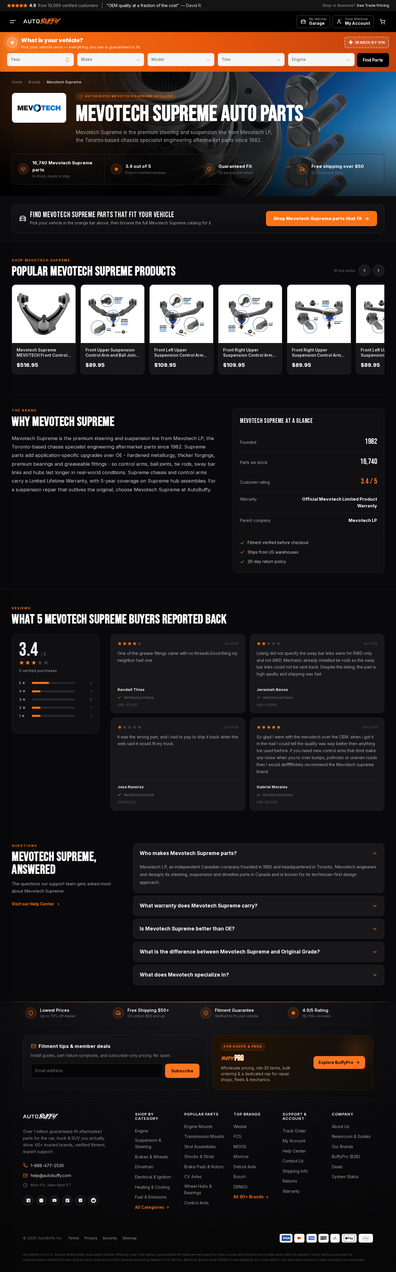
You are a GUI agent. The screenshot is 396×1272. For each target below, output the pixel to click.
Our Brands (342, 1146)
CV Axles (193, 1176)
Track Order (294, 1131)
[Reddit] (93, 1200)
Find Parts (373, 59)
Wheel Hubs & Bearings (198, 1189)
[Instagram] (41, 1200)
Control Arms (196, 1203)
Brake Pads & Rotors (204, 1166)
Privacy (91, 1238)
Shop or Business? (356, 5)
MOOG (240, 1146)
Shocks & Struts (199, 1156)
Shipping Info (295, 1171)
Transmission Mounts (204, 1136)
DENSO (241, 1187)
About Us (340, 1126)
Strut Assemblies (200, 1146)
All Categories (149, 1207)
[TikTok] (67, 1200)
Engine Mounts (198, 1126)
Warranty (291, 1191)
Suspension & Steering (148, 1143)
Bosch (240, 1176)
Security (110, 1238)
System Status (345, 1176)
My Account (294, 1141)
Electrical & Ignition (153, 1177)
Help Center (294, 1151)
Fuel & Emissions (151, 1197)
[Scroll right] (378, 270)
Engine (141, 1131)
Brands (34, 82)
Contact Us (293, 1161)
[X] (80, 1200)
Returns (290, 1181)
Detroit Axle (245, 1166)
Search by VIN (370, 42)
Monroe (241, 1156)
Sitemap (129, 1238)
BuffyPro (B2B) (346, 1156)
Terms (73, 1238)
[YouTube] (54, 1200)
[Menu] (13, 21)
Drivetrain (144, 1166)
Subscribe (182, 1070)
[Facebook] (28, 1200)
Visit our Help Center (33, 904)
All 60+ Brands (249, 1196)
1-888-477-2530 (47, 1165)
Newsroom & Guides (351, 1136)
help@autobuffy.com (51, 1175)
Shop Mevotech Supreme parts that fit (318, 218)
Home (17, 82)
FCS (237, 1136)
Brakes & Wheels (151, 1157)
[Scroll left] (364, 270)
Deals (337, 1166)
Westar (240, 1126)
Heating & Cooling (152, 1187)
